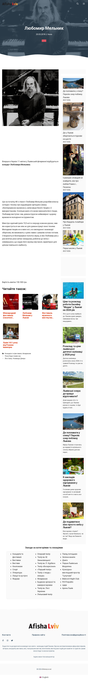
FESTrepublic (67, 582)
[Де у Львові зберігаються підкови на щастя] (73, 116)
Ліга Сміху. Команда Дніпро (15, 358)
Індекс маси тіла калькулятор (44, 657)
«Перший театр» (44, 569)
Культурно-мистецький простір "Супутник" (71, 572)
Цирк (64, 585)
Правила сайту (38, 635)
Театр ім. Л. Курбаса (46, 563)
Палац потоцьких (69, 554)
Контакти (6, 635)
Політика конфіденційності (74, 635)
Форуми (16, 579)
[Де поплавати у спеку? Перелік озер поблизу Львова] (73, 84)
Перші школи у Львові (72, 248)
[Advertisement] (30, 144)
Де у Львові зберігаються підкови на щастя (72, 136)
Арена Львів (67, 588)
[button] (77, 3)
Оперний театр (43, 554)
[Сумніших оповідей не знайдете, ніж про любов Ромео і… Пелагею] (73, 160)
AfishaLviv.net (46, 669)
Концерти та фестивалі (13, 354)
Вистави (16, 563)
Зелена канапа (68, 557)
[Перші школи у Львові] (73, 238)
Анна (50, 34)
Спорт (15, 569)
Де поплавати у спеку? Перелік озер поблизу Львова (73, 94)
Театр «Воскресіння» (46, 566)
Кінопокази (17, 566)
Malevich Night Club (70, 579)
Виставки (16, 560)
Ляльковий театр (44, 594)
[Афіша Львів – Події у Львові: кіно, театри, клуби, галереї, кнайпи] (10, 3)
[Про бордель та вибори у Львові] (73, 206)
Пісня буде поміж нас (13, 356)
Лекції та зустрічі (19, 576)
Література (17, 572)
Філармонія (26, 354)
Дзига (65, 560)
